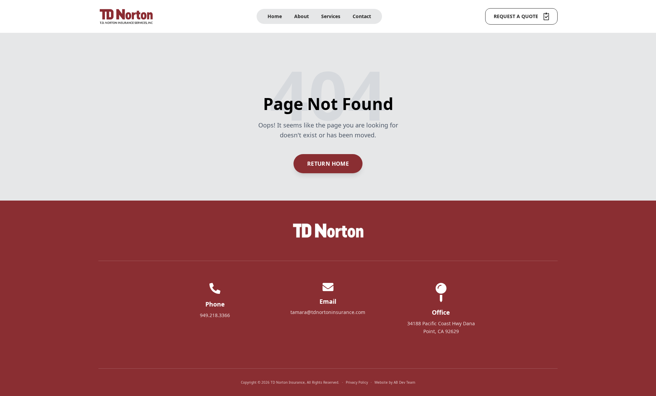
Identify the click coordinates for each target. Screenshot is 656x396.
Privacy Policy (357, 382)
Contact (362, 16)
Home (275, 16)
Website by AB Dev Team (394, 382)
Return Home (328, 163)
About (301, 16)
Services (330, 16)
